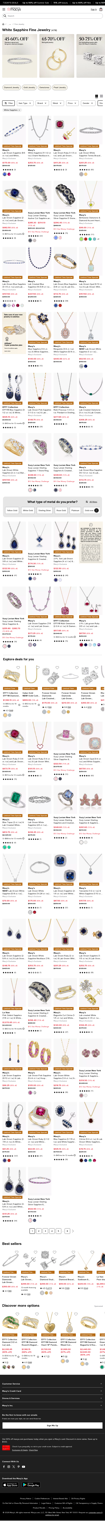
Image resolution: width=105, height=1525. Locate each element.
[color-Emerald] (90, 239)
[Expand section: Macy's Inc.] (52, 1405)
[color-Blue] (34, 644)
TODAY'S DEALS (10, 3)
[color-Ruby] (9, 174)
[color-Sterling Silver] (44, 712)
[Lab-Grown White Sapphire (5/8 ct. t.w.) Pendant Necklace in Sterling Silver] (14, 868)
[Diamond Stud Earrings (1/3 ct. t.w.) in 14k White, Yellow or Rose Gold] (48, 1260)
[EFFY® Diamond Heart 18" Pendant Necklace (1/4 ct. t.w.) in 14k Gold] (50, 1322)
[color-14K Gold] (82, 1363)
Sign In (94, 9)
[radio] (4, 174)
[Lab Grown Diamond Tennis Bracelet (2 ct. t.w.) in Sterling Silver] (10, 1260)
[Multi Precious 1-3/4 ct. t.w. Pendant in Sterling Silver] (65, 387)
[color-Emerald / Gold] (9, 847)
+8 (98, 239)
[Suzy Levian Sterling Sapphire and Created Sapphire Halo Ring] (65, 799)
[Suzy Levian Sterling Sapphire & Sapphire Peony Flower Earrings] (91, 1053)
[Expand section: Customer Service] (52, 1383)
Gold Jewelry (29, 87)
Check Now (33, 1450)
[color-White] (81, 366)
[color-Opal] (22, 305)
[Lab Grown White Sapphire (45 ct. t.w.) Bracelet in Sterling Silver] (39, 799)
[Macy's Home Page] (14, 9)
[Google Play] (31, 1485)
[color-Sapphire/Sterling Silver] (55, 580)
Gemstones (44, 87)
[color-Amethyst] (98, 644)
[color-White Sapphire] (9, 305)
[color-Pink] (30, 644)
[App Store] (10, 1485)
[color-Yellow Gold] (46, 1293)
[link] (14, 162)
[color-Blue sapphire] (30, 240)
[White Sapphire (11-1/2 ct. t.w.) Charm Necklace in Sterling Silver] (39, 130)
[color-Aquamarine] (94, 239)
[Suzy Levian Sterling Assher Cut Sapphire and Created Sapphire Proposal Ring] (39, 195)
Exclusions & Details (20, 1450)
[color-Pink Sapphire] (13, 305)
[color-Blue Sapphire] (4, 305)
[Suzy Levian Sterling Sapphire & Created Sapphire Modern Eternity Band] (65, 447)
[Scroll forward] (96, 510)
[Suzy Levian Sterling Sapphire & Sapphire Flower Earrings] (91, 799)
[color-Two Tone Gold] (5, 715)
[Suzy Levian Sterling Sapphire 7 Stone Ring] (39, 447)
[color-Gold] (85, 174)
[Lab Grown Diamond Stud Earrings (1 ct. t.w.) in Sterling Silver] (90, 676)
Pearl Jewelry (60, 87)
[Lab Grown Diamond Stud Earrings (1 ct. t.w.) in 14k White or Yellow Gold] (29, 1260)
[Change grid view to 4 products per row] (96, 96)
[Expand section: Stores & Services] (52, 1398)
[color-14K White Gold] (86, 1363)
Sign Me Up (52, 1425)
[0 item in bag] (101, 9)
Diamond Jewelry (11, 87)
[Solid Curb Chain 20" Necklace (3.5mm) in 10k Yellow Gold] (31, 676)
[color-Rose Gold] (50, 1293)
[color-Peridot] (81, 239)
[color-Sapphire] (4, 174)
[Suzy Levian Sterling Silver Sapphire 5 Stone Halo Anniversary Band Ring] (65, 195)
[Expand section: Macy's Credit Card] (52, 1391)
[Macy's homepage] (3, 25)
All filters (93, 502)
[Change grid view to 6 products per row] (101, 96)
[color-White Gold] (9, 715)
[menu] (3, 9)
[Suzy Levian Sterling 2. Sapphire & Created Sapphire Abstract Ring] (39, 992)
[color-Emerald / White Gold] (4, 847)
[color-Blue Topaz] (94, 644)
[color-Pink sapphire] (34, 240)
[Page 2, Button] (73, 1231)
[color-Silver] (81, 174)
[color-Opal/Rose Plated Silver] (60, 580)
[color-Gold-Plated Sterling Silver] (48, 712)
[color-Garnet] (81, 1160)
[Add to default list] (18, 667)
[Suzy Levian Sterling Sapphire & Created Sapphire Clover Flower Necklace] (39, 536)
